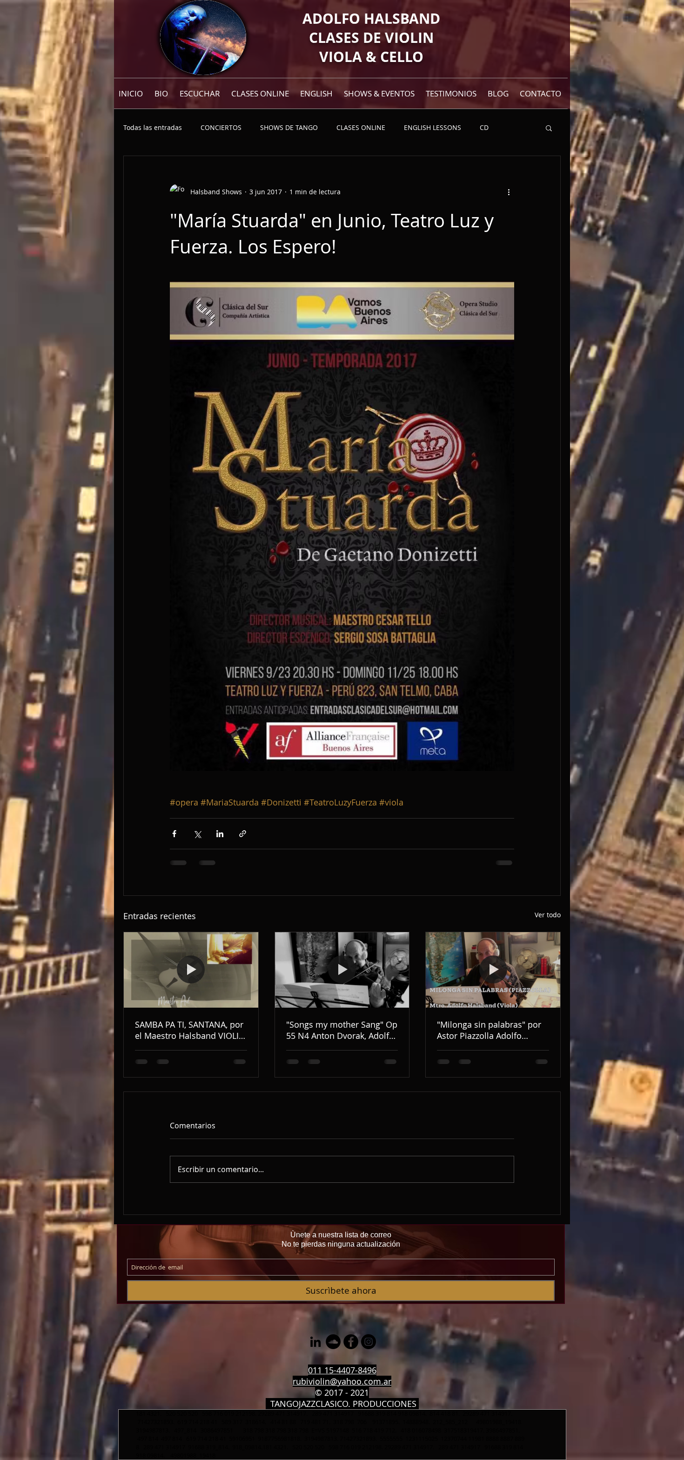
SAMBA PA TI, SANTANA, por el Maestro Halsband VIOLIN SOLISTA (190, 1030)
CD (484, 127)
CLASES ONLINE (360, 127)
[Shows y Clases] (350, 1341)
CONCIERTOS (221, 127)
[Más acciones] (508, 191)
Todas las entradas (152, 127)
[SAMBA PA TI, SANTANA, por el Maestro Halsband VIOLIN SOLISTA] (191, 970)
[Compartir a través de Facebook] (174, 833)
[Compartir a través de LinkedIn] (219, 833)
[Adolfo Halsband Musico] (315, 1341)
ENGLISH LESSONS (432, 127)
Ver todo (548, 914)
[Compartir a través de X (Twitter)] (197, 833)
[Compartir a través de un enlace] (242, 833)
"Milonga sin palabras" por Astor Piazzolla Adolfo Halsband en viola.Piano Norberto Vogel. (489, 1030)
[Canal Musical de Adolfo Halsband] (333, 1341)
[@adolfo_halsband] (368, 1341)
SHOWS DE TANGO (289, 127)
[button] (548, 127)
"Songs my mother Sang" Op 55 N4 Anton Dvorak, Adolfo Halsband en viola (341, 1030)
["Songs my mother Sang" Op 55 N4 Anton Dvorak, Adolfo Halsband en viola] (342, 970)
